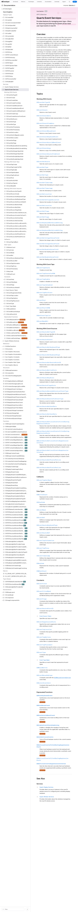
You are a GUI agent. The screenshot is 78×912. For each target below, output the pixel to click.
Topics (40, 94)
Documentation (9, 5)
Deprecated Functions (44, 692)
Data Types (40, 491)
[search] (13, 909)
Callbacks (40, 477)
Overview (41, 34)
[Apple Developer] (6, 1)
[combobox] (13, 909)
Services (40, 784)
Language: (65, 5)
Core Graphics (40, 11)
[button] (69, 1)
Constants (40, 580)
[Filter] (13, 909)
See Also (41, 778)
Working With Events (44, 99)
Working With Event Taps (45, 264)
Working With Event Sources (47, 328)
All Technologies (7, 8)
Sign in (74, 1)
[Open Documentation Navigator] (2, 5)
